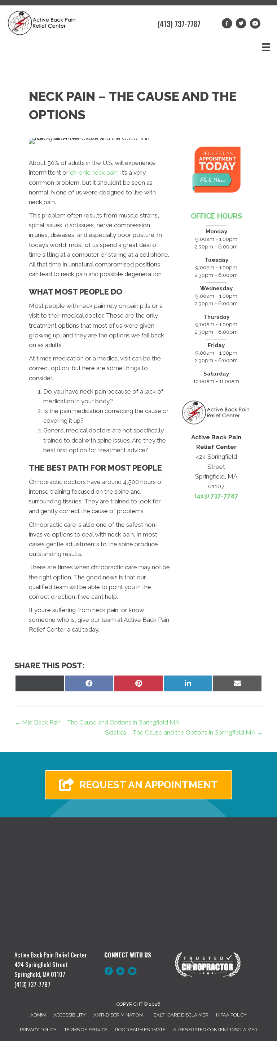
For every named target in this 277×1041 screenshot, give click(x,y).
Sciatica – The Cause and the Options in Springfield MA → (184, 732)
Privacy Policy (38, 1029)
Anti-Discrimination (118, 1015)
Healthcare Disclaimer (179, 1015)
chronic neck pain (94, 172)
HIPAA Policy (231, 1015)
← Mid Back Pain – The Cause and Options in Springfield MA (96, 722)
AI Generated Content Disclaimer (215, 1029)
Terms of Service (85, 1029)
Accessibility (69, 1015)
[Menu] (265, 47)
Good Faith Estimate (140, 1029)
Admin (38, 1015)
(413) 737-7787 (179, 23)
